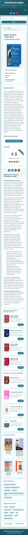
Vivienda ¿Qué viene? (8, 474)
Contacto (15, 532)
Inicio (4, 27)
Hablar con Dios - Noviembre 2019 (14, 316)
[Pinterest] (17, 13)
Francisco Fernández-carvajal (11, 39)
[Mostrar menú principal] (25, 10)
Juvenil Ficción (7, 509)
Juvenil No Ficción (8, 515)
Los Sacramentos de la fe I (16, 392)
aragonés (14, 490)
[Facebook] (14, 13)
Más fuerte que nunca (8, 452)
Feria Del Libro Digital (14, 2)
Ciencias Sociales (8, 518)
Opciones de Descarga (14, 141)
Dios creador (13, 421)
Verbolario (19, 472)
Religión (9, 27)
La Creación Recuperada (16, 406)
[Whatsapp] (15, 170)
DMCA (19, 532)
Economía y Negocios (18, 509)
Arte (17, 512)
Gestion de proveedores (9, 484)
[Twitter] (11, 13)
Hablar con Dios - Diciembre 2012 (14, 359)
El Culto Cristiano (14, 377)
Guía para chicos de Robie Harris (11, 487)
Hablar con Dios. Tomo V (16, 330)
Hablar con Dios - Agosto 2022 (14, 345)
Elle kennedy (7, 490)
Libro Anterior (9, 523)
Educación (12, 506)
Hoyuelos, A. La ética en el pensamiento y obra (13, 494)
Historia (12, 512)
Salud (16, 515)
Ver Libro (21, 324)
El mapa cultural (8, 497)
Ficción (6, 506)
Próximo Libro (19, 523)
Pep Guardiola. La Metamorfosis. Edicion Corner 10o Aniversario (20, 453)
